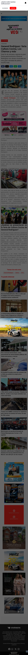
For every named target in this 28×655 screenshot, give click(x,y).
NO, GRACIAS (5, 8)
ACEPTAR (13, 8)
